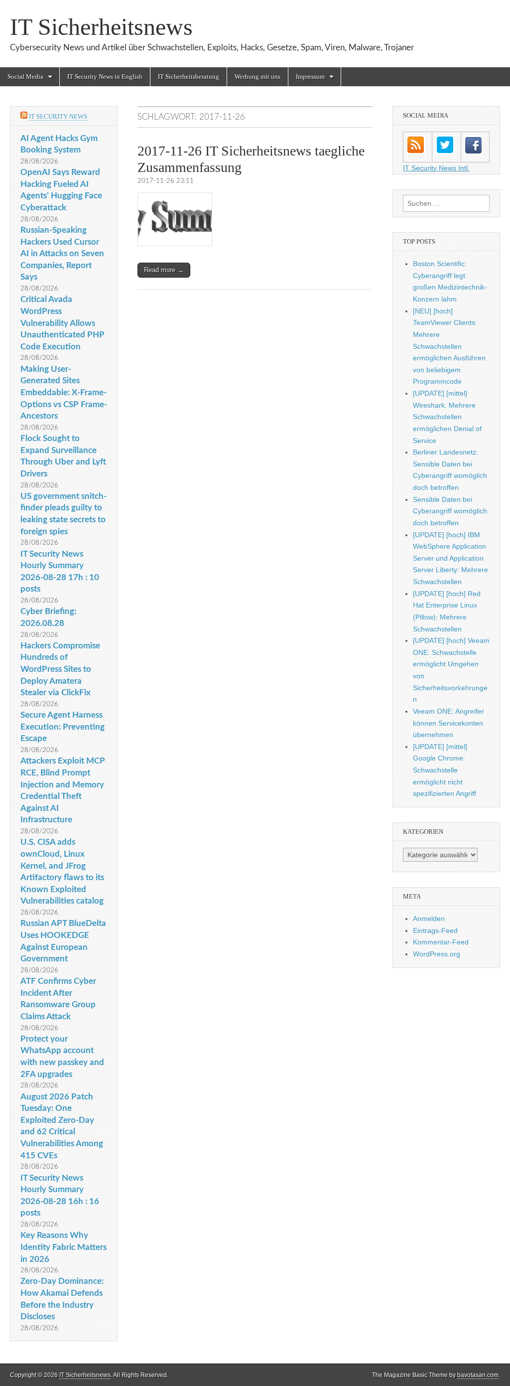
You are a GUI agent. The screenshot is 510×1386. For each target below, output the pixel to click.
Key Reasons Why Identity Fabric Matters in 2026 (63, 1247)
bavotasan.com (478, 1375)
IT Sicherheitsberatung (188, 76)
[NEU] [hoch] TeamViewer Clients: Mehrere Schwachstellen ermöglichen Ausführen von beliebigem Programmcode (449, 346)
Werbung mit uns (257, 76)
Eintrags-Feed (435, 930)
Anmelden (429, 919)
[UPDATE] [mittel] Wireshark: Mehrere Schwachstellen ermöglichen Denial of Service (447, 417)
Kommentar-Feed (441, 942)
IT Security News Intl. (436, 168)
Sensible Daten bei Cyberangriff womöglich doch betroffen (450, 511)
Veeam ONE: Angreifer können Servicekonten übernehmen (448, 723)
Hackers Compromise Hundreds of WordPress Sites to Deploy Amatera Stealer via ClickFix (60, 669)
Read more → (164, 270)
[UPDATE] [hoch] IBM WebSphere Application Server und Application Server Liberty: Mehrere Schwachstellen (450, 558)
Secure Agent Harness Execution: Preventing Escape (62, 727)
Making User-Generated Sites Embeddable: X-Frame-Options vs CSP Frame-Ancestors (63, 393)
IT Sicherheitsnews (101, 26)
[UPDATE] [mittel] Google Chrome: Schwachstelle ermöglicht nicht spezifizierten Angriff (444, 770)
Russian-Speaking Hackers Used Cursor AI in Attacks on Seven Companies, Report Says (62, 254)
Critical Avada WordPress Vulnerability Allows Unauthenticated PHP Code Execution (62, 323)
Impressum (310, 76)
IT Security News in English (104, 76)
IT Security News (58, 116)
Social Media (25, 76)
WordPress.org (436, 954)
